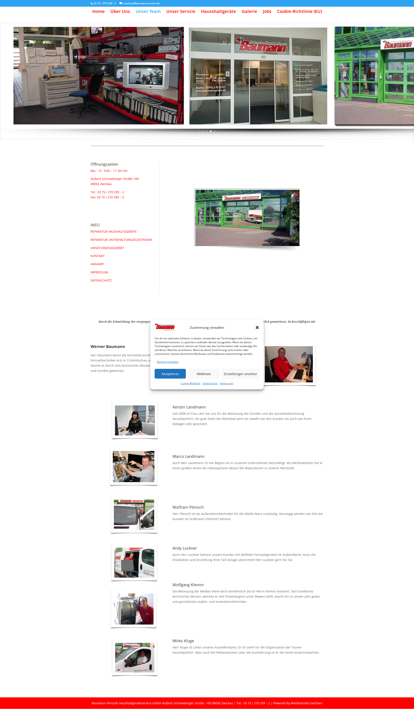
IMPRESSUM (99, 272)
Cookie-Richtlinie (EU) (299, 12)
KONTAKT (98, 256)
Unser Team (148, 12)
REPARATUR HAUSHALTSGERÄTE (114, 231)
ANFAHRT (97, 264)
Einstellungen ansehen (240, 374)
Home (98, 12)
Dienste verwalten (168, 362)
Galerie (249, 12)
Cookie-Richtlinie (191, 383)
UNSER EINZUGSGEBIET (107, 248)
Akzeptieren (170, 374)
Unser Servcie (180, 12)
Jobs (267, 12)
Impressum (227, 383)
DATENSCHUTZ (101, 280)
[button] (257, 328)
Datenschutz (210, 383)
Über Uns (120, 12)
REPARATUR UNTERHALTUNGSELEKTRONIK (121, 240)
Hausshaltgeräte (218, 12)
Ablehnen (204, 374)
